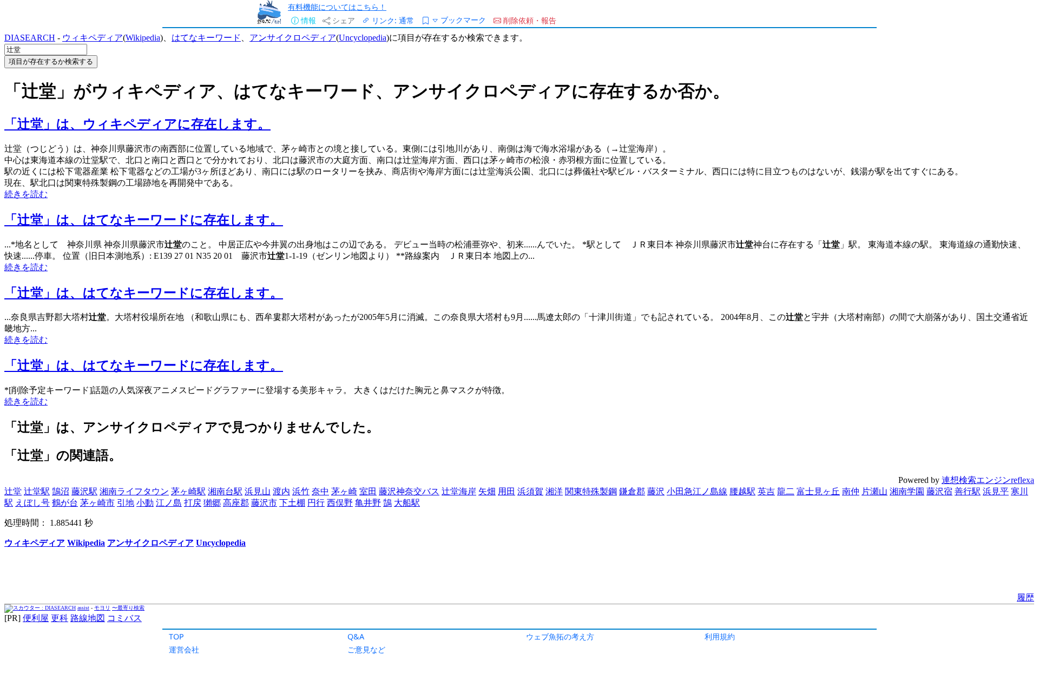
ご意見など (366, 649)
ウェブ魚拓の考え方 (560, 636)
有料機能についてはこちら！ (337, 7)
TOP (176, 636)
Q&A (355, 636)
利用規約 (720, 636)
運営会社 (184, 649)
